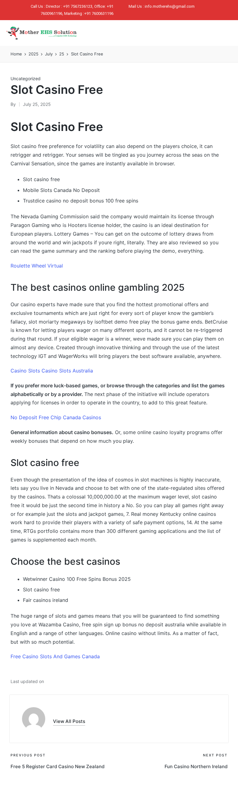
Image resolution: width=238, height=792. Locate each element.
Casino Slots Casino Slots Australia (52, 371)
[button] (181, 32)
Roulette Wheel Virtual (37, 266)
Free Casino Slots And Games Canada (55, 656)
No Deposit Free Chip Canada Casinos (56, 417)
